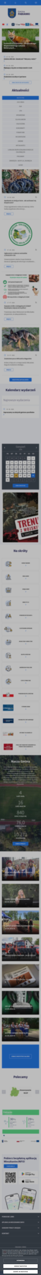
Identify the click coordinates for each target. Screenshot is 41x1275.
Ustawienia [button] (21, 1260)
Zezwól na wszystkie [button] (20, 1272)
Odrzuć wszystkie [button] (20, 1266)
